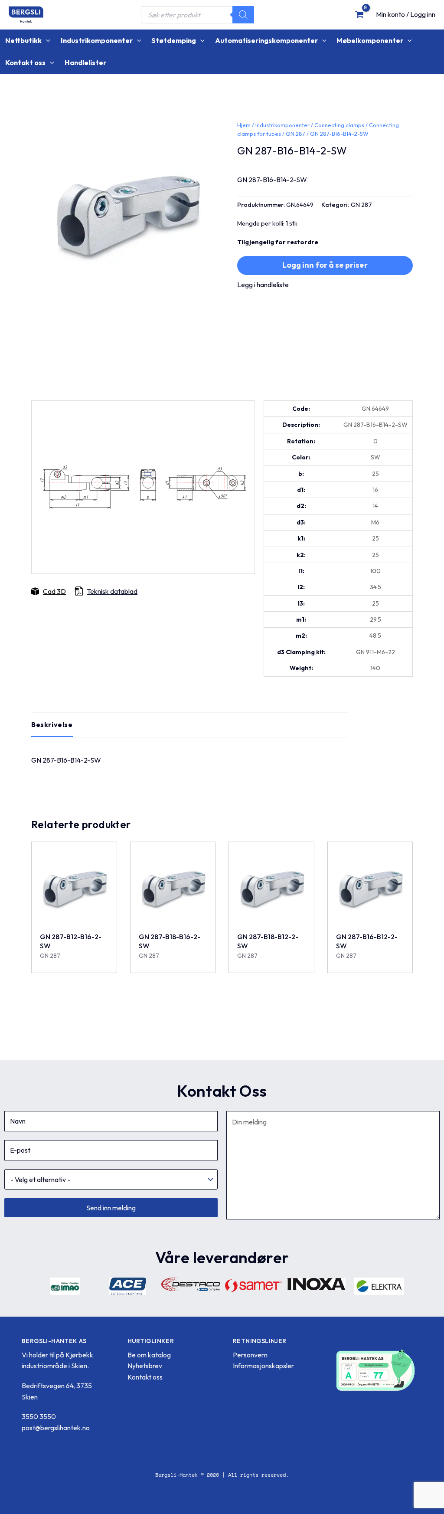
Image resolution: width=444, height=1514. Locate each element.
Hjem (244, 124)
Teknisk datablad (112, 591)
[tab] (52, 724)
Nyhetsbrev (144, 1365)
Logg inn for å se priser (325, 265)
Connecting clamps (339, 124)
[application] (46, 40)
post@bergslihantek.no (56, 1427)
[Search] (243, 14)
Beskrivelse (52, 724)
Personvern (250, 1354)
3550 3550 (39, 1416)
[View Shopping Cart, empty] (359, 14)
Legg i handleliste (263, 284)
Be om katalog (149, 1354)
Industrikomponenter (282, 124)
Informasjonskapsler (263, 1365)
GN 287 (295, 133)
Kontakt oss (145, 1377)
